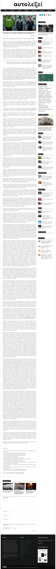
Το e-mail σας (7, 515)
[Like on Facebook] (5, 476)
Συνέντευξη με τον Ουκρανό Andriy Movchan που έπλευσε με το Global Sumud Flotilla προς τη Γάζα (47, 168)
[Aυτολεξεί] (28, 4)
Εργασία (40, 104)
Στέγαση (40, 99)
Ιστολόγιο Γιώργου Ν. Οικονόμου (25, 543)
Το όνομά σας (7, 511)
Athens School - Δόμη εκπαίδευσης (25, 540)
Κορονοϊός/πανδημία (42, 91)
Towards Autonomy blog (24, 544)
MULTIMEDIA (26, 10)
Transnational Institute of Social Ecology (26, 552)
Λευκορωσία (40, 86)
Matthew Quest (41, 95)
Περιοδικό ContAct (42, 93)
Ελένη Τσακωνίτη (48, 88)
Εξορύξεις (45, 86)
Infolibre (21, 547)
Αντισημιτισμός (41, 100)
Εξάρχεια (48, 102)
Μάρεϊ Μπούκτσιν (48, 95)
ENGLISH (6, 10)
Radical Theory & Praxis (24, 545)
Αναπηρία (48, 99)
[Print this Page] (9, 476)
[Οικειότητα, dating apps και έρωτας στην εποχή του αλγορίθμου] (8, 486)
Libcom (21, 555)
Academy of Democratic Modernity (25, 554)
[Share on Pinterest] (7, 476)
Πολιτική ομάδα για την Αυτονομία (25, 542)
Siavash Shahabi (41, 88)
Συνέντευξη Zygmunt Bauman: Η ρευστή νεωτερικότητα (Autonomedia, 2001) (47, 162)
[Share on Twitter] (6, 476)
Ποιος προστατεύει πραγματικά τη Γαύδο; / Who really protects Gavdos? (47, 227)
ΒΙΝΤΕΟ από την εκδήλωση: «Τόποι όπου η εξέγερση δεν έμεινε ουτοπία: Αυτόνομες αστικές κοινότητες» (47, 143)
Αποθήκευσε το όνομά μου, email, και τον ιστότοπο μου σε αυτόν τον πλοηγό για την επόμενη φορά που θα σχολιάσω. (19, 524)
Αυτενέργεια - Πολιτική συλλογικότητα (26, 541)
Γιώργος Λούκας (48, 91)
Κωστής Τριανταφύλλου (42, 102)
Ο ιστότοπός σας (7, 519)
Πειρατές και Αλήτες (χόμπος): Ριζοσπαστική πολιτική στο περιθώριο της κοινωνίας (46, 61)
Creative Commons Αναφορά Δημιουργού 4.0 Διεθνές (31, 567)
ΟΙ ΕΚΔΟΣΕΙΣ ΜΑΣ (33, 10)
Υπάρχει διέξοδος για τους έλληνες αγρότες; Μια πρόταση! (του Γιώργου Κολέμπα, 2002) (31, 491)
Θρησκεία (44, 99)
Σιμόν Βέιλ (47, 93)
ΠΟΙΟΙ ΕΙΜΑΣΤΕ (42, 10)
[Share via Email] (10, 476)
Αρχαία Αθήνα (50, 109)
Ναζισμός (44, 109)
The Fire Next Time (23, 546)
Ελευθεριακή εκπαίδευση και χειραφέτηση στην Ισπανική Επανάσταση (46, 246)
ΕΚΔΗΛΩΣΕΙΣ (19, 10)
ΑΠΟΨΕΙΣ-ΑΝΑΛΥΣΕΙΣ (33, 35)
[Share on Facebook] (3, 476)
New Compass (22, 553)
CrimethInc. (22, 557)
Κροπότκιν (40, 109)
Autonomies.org (22, 558)
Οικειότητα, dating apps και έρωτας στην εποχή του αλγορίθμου (8, 491)
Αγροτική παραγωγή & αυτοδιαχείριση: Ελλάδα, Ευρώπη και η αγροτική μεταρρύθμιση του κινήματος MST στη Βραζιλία (19, 492)
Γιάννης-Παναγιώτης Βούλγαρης (43, 107)
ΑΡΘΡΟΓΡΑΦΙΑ (12, 10)
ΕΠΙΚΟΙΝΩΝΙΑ (49, 10)
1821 (43, 104)
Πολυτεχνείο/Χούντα (48, 100)
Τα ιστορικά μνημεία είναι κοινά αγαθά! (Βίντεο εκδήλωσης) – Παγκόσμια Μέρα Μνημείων (47, 137)
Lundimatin (22, 556)
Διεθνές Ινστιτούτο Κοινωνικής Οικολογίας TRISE (45, 97)
